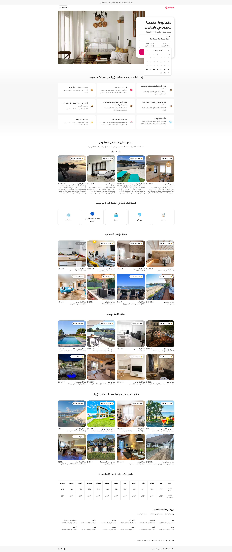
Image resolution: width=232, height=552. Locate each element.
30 (165, 73)
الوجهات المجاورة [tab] (169, 514)
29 (168, 73)
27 (150, 69)
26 (154, 69)
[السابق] (119, 151)
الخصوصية (159, 549)
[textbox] (163, 46)
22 (168, 69)
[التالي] (112, 151)
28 (147, 69)
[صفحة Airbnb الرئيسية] (169, 7)
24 (161, 69)
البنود (152, 549)
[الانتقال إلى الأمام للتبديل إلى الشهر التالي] (147, 50)
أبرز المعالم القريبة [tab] (142, 514)
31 (161, 73)
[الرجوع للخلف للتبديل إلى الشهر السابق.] (168, 50)
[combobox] (155, 39)
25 (157, 69)
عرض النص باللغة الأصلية (106, 2)
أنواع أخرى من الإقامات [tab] (156, 514)
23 (165, 69)
